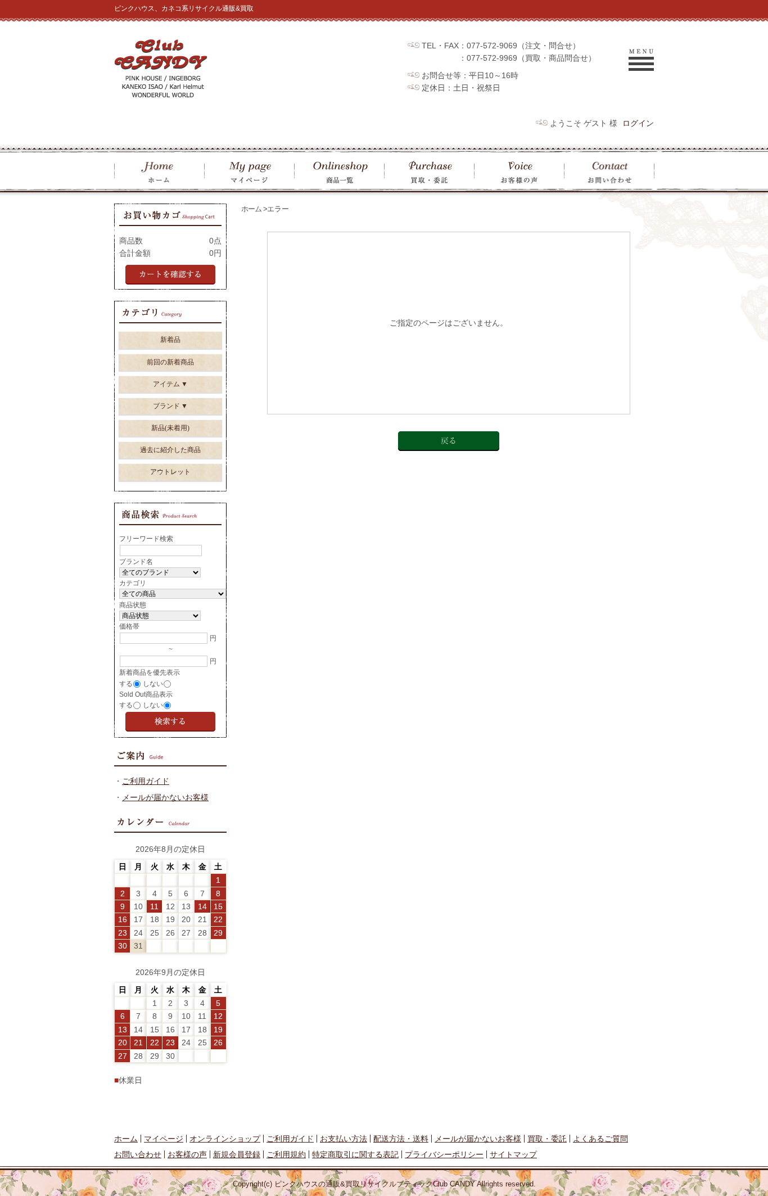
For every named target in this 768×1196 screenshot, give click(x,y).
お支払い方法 (343, 1138)
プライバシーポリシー (444, 1154)
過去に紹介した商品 (170, 450)
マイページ (163, 1138)
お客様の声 (187, 1154)
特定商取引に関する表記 (355, 1154)
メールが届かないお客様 (165, 797)
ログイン (638, 123)
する (126, 684)
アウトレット (170, 472)
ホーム (251, 209)
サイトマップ (513, 1154)
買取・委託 (547, 1138)
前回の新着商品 (170, 362)
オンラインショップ (224, 1138)
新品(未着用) (170, 428)
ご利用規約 (286, 1154)
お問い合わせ (137, 1154)
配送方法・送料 (400, 1138)
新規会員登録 (236, 1154)
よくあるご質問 (600, 1138)
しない (153, 684)
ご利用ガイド (145, 781)
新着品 (170, 340)
